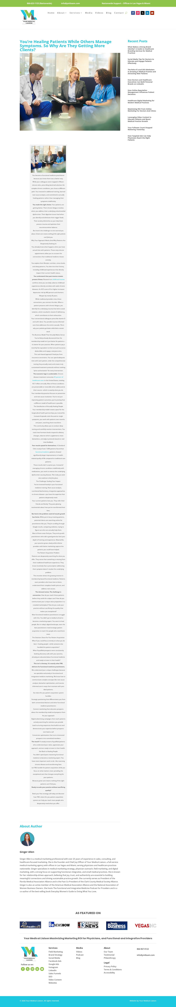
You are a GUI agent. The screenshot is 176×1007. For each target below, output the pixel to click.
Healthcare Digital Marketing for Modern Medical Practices (141, 101)
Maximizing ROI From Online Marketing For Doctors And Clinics (142, 110)
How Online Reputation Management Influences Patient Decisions (141, 92)
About (61, 13)
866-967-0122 (143, 949)
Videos (99, 13)
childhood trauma (58, 279)
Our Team (108, 951)
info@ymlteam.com (70, 3)
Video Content (55, 979)
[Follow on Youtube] (152, 13)
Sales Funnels (55, 973)
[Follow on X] (143, 13)
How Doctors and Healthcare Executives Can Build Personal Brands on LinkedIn (140, 82)
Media (89, 13)
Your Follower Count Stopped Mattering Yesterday (140, 128)
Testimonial (109, 955)
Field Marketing (56, 951)
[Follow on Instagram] (138, 13)
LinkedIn (53, 970)
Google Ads (54, 964)
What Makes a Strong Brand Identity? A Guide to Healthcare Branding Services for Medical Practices (141, 50)
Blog (109, 13)
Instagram (53, 967)
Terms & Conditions (113, 969)
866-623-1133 (33, 3)
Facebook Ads (55, 961)
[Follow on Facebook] (133, 13)
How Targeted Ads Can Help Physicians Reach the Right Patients (139, 138)
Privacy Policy (110, 966)
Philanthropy (110, 958)
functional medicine (42, 452)
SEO (50, 976)
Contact (119, 13)
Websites (53, 983)
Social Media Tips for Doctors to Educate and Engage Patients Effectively (141, 61)
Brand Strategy (55, 955)
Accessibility (109, 972)
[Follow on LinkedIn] (147, 13)
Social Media (54, 958)
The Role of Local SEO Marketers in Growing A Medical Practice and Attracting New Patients (142, 71)
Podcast (79, 955)
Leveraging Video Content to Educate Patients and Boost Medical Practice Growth (139, 119)
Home (51, 13)
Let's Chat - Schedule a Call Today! (88, 20)
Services (75, 13)
